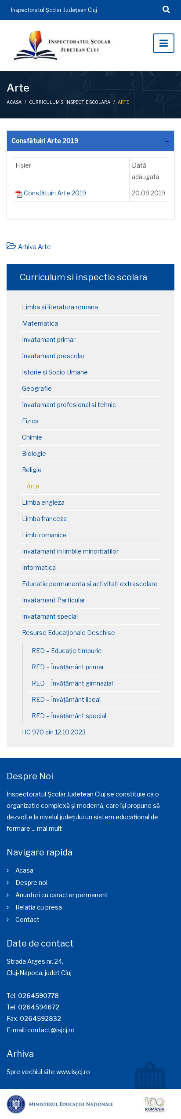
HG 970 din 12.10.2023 (54, 732)
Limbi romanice (44, 535)
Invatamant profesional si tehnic (69, 404)
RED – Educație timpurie (67, 650)
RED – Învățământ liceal (66, 699)
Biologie (34, 453)
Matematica (40, 323)
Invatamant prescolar (53, 356)
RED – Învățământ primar (68, 667)
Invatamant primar (49, 339)
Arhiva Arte (34, 246)
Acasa (14, 102)
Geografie (37, 388)
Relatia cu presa (38, 907)
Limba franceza (44, 518)
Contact (27, 919)
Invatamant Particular (53, 600)
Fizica (30, 421)
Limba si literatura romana (60, 307)
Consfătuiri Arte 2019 (44, 140)
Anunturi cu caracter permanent (62, 895)
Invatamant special (50, 616)
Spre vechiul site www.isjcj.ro (48, 1071)
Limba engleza (43, 502)
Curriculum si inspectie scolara (69, 102)
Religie (32, 469)
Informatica (39, 567)
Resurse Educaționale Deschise (68, 632)
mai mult (49, 828)
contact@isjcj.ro (51, 1030)
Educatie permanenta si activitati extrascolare (90, 583)
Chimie (32, 437)
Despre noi (31, 882)
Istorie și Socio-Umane (55, 372)
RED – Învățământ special (69, 715)
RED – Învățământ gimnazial (72, 683)
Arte (33, 486)
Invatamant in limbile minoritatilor (70, 551)
